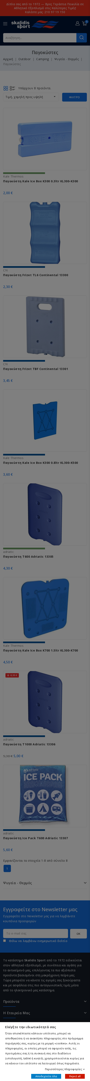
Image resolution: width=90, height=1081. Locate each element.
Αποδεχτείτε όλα (46, 1076)
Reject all (75, 1076)
